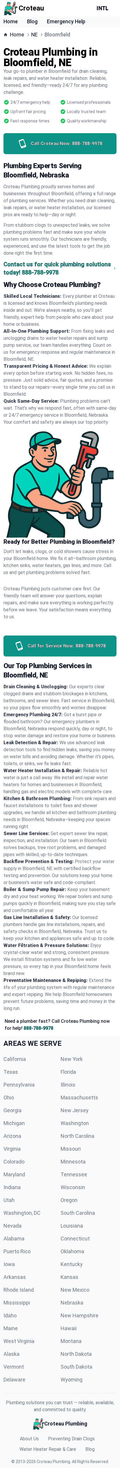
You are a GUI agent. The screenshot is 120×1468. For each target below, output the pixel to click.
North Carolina (77, 1136)
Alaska (11, 1354)
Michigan (14, 1123)
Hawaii (69, 1328)
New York (72, 1059)
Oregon (69, 1200)
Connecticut (75, 1238)
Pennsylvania (19, 1085)
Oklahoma (72, 1251)
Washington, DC (21, 1213)
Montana (71, 1341)
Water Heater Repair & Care (48, 1449)
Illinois (68, 1085)
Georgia (12, 1110)
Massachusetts (79, 1097)
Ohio (8, 1097)
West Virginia (18, 1341)
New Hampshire (79, 1315)
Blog (32, 21)
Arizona (12, 1136)
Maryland (14, 1174)
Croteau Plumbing (53, 1461)
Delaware (14, 1380)
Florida (68, 1072)
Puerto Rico (17, 1251)
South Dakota (76, 1367)
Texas (10, 1072)
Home (10, 21)
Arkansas (14, 1277)
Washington (75, 1123)
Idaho (10, 1315)
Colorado (13, 1162)
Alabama (13, 1238)
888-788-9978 (38, 1028)
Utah (9, 1200)
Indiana (12, 1187)
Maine (10, 1328)
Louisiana (72, 1226)
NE (34, 34)
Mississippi (16, 1303)
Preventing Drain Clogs (71, 1438)
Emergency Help (66, 21)
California (14, 1059)
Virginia (12, 1149)
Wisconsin (73, 1187)
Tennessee (74, 1174)
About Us (29, 1438)
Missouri (71, 1149)
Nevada (12, 1226)
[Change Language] (103, 8)
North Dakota (76, 1354)
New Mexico (75, 1290)
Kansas (69, 1277)
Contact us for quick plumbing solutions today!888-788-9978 (57, 268)
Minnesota (73, 1162)
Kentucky (72, 1264)
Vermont (13, 1367)
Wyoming (71, 1380)
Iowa (9, 1264)
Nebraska (72, 1303)
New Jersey (75, 1110)
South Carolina (78, 1213)
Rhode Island (18, 1290)
